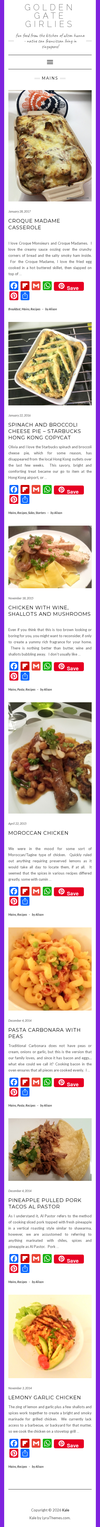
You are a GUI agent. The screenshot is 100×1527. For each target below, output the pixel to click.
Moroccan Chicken (38, 833)
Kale (65, 1510)
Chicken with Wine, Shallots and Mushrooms (49, 611)
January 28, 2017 (19, 211)
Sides (31, 512)
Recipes (35, 309)
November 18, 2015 (20, 598)
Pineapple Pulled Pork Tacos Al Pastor (45, 1203)
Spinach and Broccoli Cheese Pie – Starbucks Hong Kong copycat (44, 431)
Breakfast (14, 309)
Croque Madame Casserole (34, 224)
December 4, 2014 (19, 1020)
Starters (41, 512)
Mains (25, 309)
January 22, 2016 (19, 415)
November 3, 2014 (20, 1388)
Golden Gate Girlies (50, 16)
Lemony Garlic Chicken (44, 1398)
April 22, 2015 (17, 823)
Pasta (20, 689)
